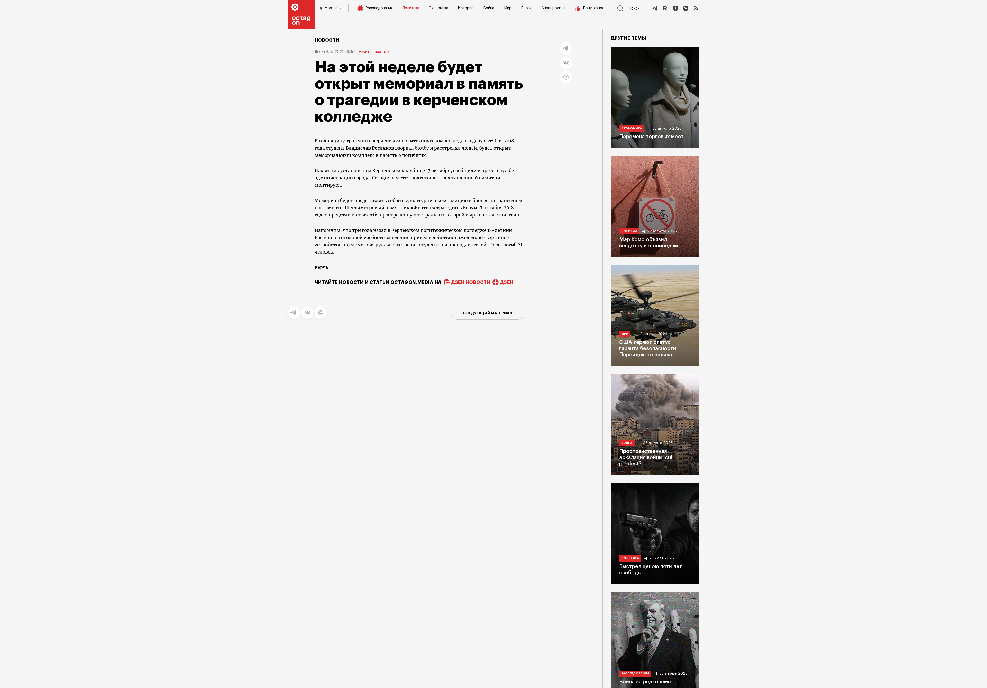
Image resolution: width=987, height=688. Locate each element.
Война (488, 8)
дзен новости (470, 282)
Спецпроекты (553, 8)
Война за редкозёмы (645, 681)
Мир (507, 8)
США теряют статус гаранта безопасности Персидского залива (647, 348)
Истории (465, 8)
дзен (506, 282)
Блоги (526, 8)
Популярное (593, 8)
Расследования (379, 8)
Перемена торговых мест (651, 136)
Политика (411, 8)
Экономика (438, 8)
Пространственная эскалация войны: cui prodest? (645, 457)
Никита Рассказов (375, 52)
